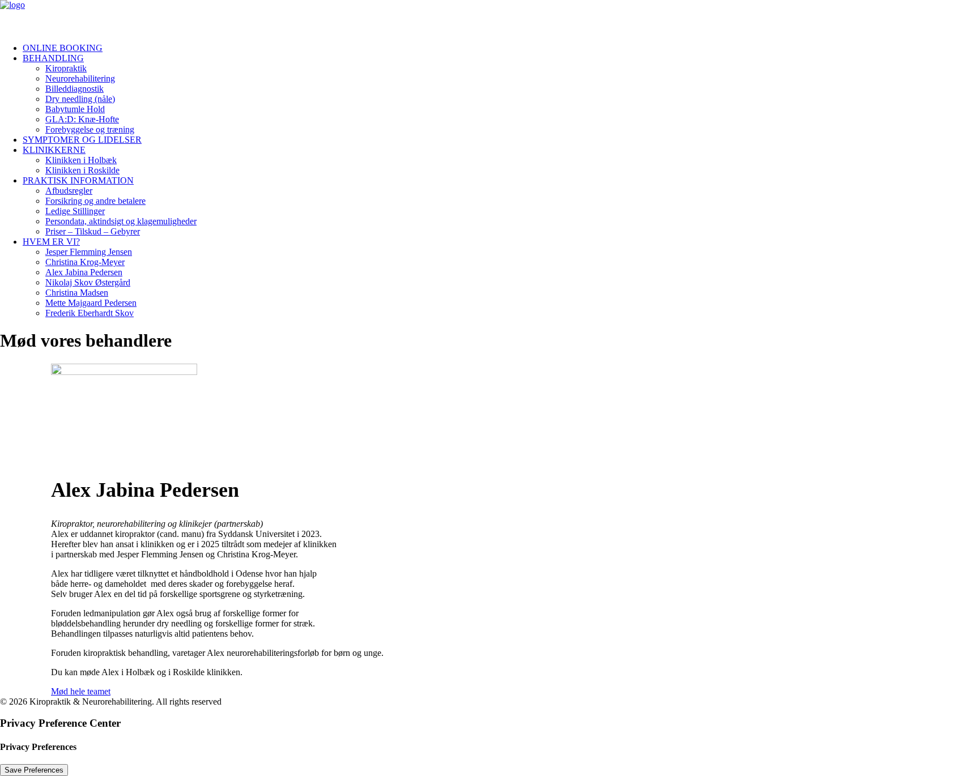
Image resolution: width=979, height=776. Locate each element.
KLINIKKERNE (54, 150)
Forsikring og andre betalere (95, 201)
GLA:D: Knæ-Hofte (82, 119)
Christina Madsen (76, 292)
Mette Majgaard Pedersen (91, 303)
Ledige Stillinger (75, 211)
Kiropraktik (66, 68)
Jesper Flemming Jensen (88, 252)
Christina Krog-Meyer (85, 262)
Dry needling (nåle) (80, 99)
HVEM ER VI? (51, 241)
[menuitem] (501, 48)
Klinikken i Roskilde (82, 170)
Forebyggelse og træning (89, 129)
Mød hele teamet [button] (80, 691)
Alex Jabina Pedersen (83, 272)
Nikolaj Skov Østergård (87, 282)
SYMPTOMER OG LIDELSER (82, 139)
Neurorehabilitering (80, 78)
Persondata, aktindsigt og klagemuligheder (121, 221)
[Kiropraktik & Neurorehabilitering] (489, 17)
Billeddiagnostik (74, 88)
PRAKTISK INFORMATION (78, 180)
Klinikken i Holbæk (81, 160)
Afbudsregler (68, 190)
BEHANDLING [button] (53, 58)
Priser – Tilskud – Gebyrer (92, 231)
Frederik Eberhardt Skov (89, 313)
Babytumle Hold (75, 109)
